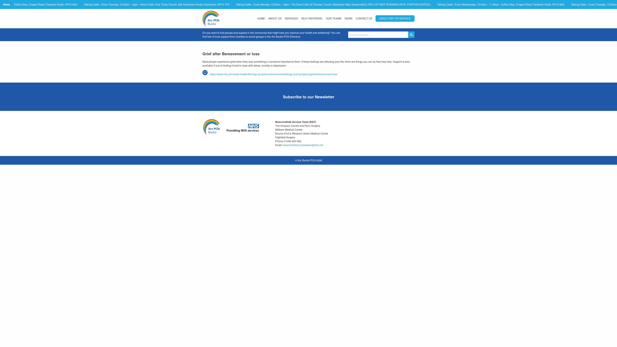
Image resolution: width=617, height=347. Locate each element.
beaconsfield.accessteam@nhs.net (303, 145)
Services (291, 18)
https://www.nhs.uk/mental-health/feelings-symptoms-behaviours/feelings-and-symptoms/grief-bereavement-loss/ (273, 74)
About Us (275, 18)
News (349, 18)
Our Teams (333, 18)
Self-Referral (312, 18)
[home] (210, 18)
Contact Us (364, 18)
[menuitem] (261, 19)
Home (261, 18)
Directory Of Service (395, 18)
